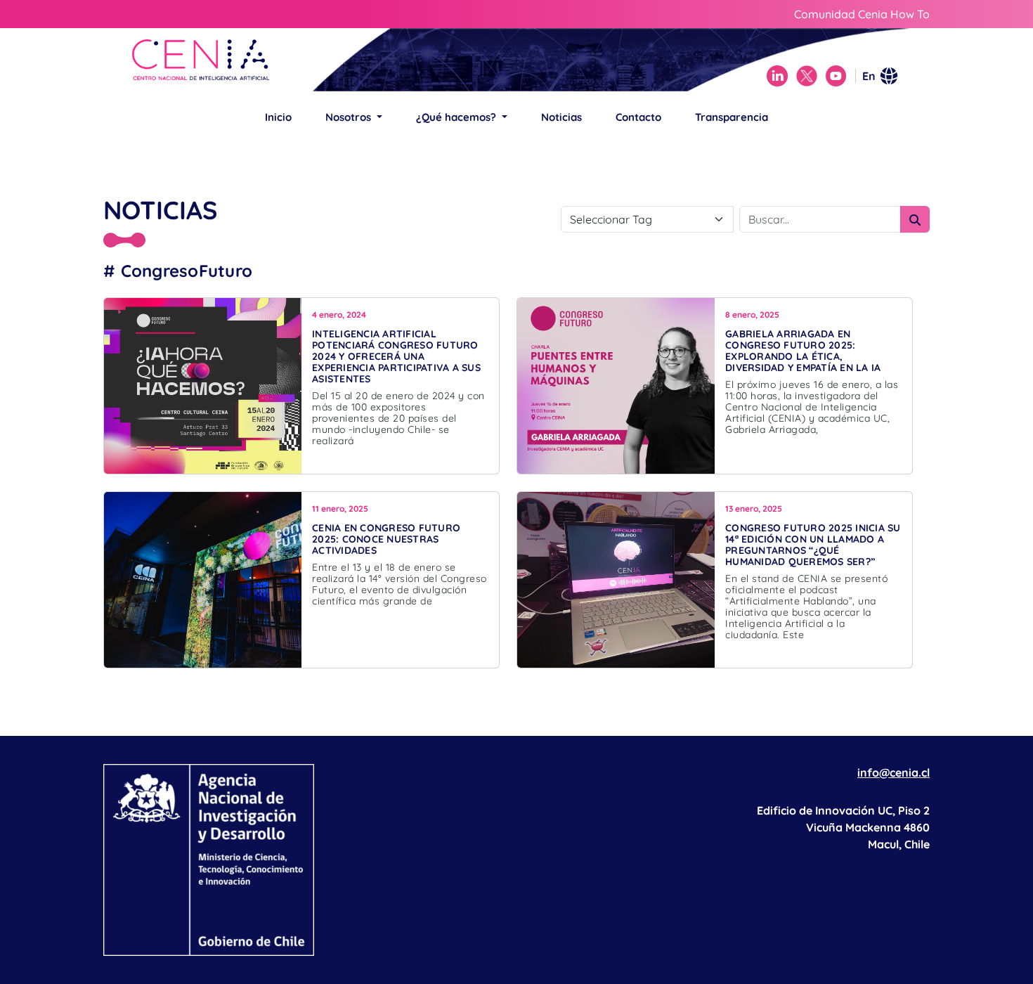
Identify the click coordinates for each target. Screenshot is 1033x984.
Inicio (278, 117)
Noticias (561, 117)
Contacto (638, 117)
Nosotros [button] (349, 117)
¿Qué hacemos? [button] (457, 117)
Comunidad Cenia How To (862, 14)
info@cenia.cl (893, 772)
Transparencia (731, 117)
